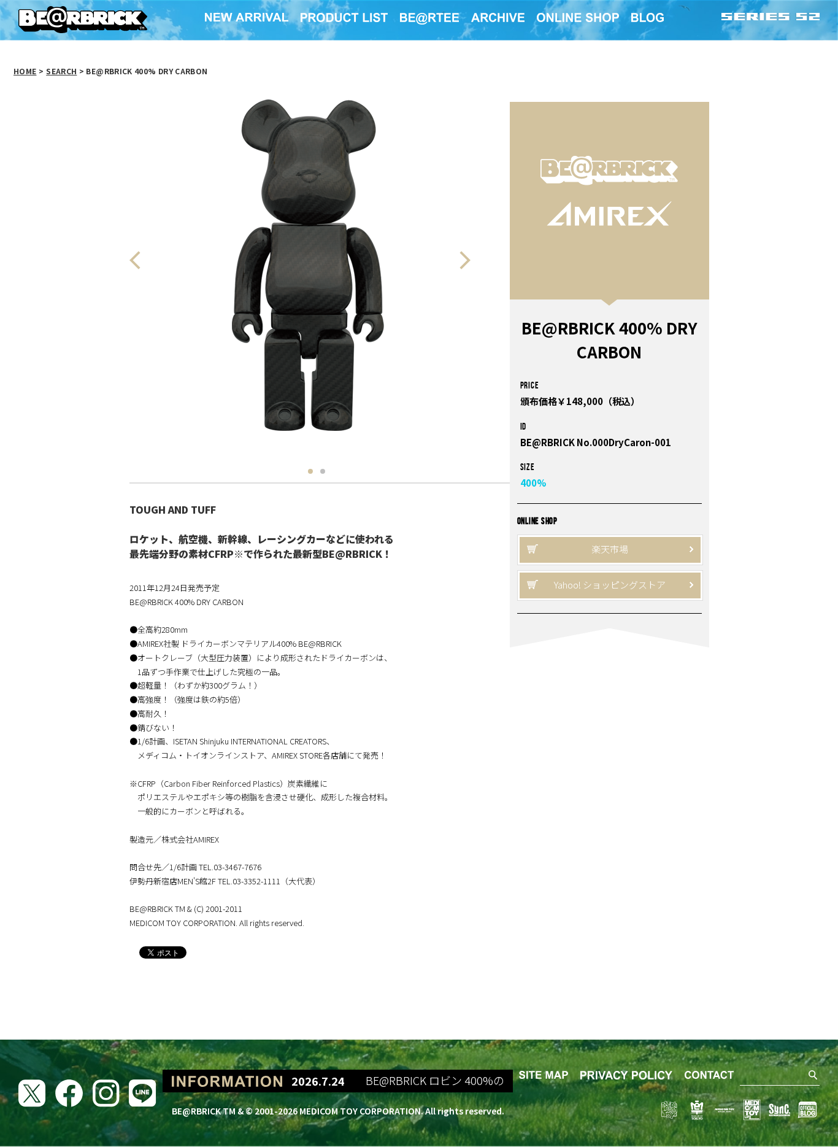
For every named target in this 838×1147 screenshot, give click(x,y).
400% (533, 482)
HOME (24, 71)
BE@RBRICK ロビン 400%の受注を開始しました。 (475, 1081)
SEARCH (61, 71)
